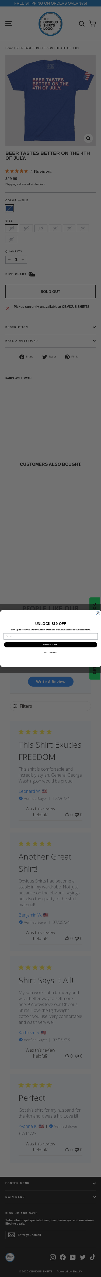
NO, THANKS (50, 653)
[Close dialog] (98, 613)
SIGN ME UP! (50, 645)
